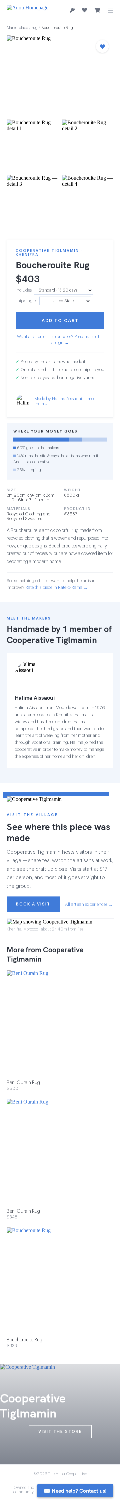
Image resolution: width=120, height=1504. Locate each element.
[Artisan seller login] (72, 10)
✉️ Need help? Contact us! (75, 1490)
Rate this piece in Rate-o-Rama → (56, 587)
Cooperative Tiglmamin (52, 639)
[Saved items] (84, 10)
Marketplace (17, 28)
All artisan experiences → (89, 904)
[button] (60, 75)
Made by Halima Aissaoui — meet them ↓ (65, 401)
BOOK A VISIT (33, 904)
